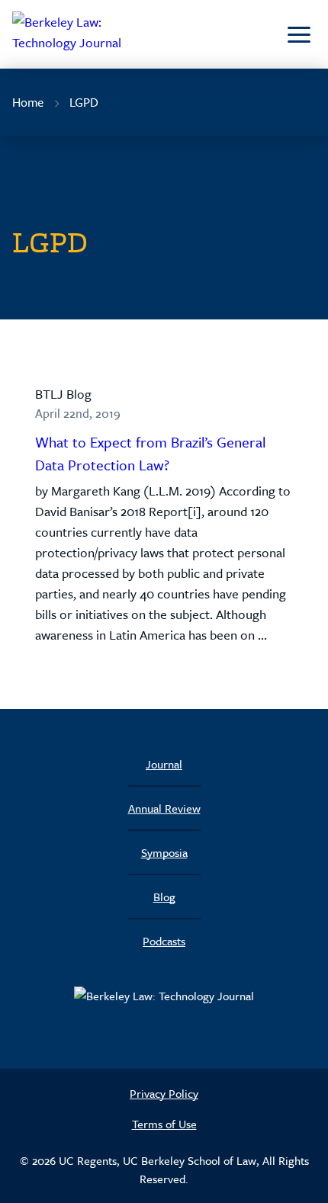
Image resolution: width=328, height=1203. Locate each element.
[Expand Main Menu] (299, 34)
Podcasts (164, 940)
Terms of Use (164, 1123)
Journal (164, 763)
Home (27, 102)
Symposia (164, 852)
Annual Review (164, 808)
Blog (164, 896)
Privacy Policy (164, 1093)
